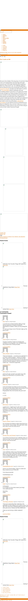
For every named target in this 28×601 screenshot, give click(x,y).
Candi (4, 339)
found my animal (7, 236)
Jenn (4, 321)
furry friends (15, 236)
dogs (1, 236)
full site (8, 600)
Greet (4, 483)
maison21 (5, 384)
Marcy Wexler (6, 353)
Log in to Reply (6, 332)
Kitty (4, 371)
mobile (2, 600)
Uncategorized (3, 238)
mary (4, 449)
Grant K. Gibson (7, 421)
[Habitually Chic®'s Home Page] (6, 30)
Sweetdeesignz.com (8, 466)
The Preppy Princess (8, 501)
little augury (6, 404)
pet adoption (21, 236)
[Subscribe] (0, 55)
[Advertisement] (14, 15)
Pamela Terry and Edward (9, 435)
